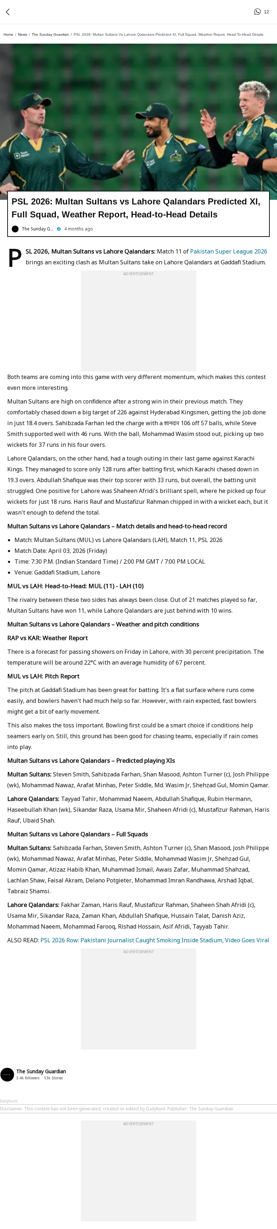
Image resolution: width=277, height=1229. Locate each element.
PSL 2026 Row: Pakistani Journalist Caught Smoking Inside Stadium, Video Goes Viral (154, 940)
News (22, 34)
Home (8, 34)
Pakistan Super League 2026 (228, 251)
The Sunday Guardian (50, 34)
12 (258, 11)
